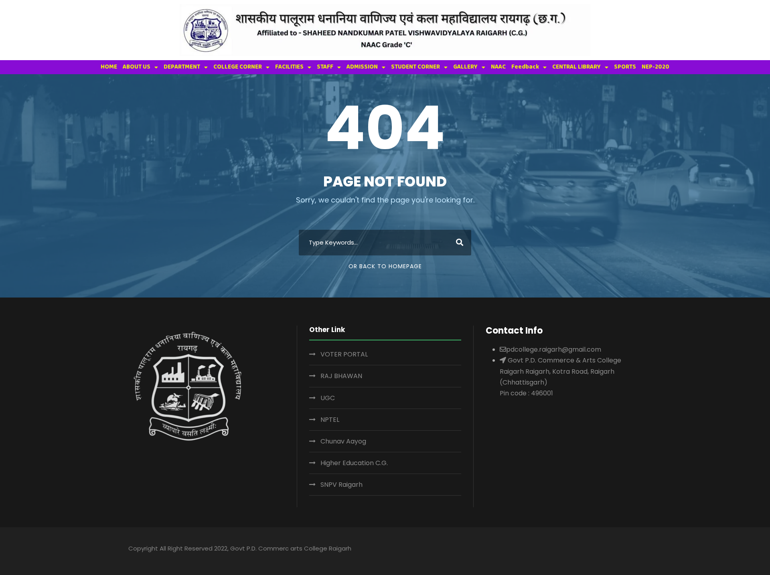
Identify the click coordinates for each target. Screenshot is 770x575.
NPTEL (329, 419)
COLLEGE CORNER (237, 67)
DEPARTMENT (182, 67)
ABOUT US (136, 67)
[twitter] (622, 549)
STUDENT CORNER (415, 67)
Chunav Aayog (343, 441)
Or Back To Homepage (385, 266)
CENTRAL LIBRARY (576, 67)
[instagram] (638, 549)
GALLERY (465, 67)
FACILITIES (289, 67)
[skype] (606, 549)
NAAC (498, 67)
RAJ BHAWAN (341, 376)
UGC (327, 398)
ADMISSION (362, 67)
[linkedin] (591, 549)
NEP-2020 (655, 67)
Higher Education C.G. (354, 463)
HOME (109, 67)
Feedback (525, 67)
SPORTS (625, 67)
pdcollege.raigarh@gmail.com (553, 349)
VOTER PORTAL (344, 354)
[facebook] (575, 549)
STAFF (325, 67)
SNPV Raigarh (341, 484)
